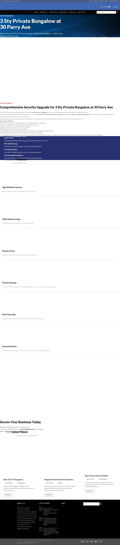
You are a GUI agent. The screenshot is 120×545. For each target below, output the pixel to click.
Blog (95, 1)
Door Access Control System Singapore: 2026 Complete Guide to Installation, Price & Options (50, 531)
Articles (60, 483)
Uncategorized (21, 483)
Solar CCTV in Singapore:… (13, 479)
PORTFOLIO (72, 12)
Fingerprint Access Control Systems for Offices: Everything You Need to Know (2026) (50, 521)
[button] (105, 6)
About (91, 1)
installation (21, 526)
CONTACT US (81, 12)
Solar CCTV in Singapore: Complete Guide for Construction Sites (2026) (50, 511)
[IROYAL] (60, 6)
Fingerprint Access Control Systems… (59, 479)
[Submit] (117, 12)
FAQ (106, 1)
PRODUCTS (43, 12)
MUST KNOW (53, 12)
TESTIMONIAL (63, 12)
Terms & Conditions (113, 1)
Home (36, 12)
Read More (8, 494)
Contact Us (101, 1)
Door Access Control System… (97, 475)
